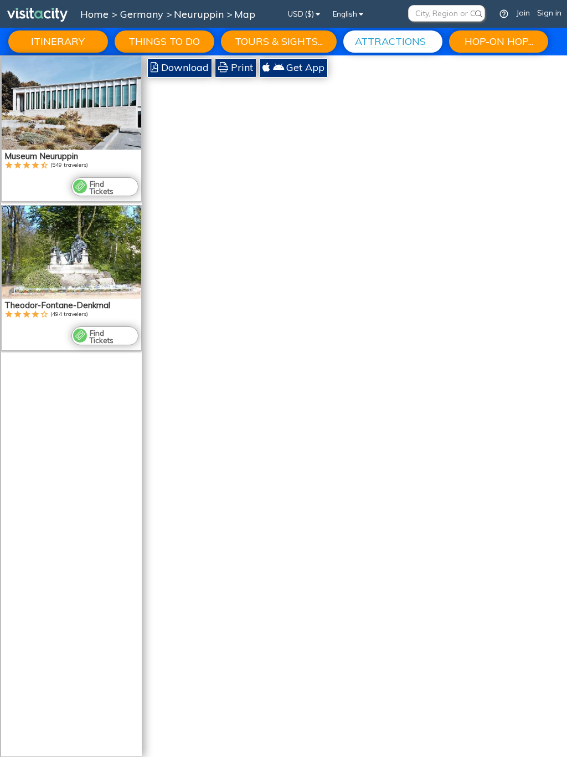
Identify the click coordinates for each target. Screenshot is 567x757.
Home (94, 14)
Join (523, 13)
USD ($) (302, 13)
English (346, 13)
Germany (143, 14)
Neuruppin (200, 14)
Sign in (549, 13)
